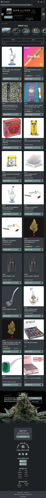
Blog (19, 483)
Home (3, 23)
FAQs (27, 485)
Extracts (20, 477)
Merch (26, 472)
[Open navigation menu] (44, 2)
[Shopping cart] (41, 2)
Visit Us (19, 486)
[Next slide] (43, 14)
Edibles (19, 474)
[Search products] (38, 2)
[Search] (42, 43)
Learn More (8, 17)
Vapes (26, 470)
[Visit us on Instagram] (23, 454)
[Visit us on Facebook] (20, 454)
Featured (20, 472)
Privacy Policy (20, 492)
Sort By (33, 39)
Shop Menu (35, 398)
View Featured (35, 401)
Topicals (20, 476)
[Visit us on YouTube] (26, 454)
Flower (26, 474)
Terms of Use (26, 492)
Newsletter (26, 483)
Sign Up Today (23, 436)
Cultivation (19, 485)
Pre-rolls (26, 476)
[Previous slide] (2, 14)
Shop (20, 470)
